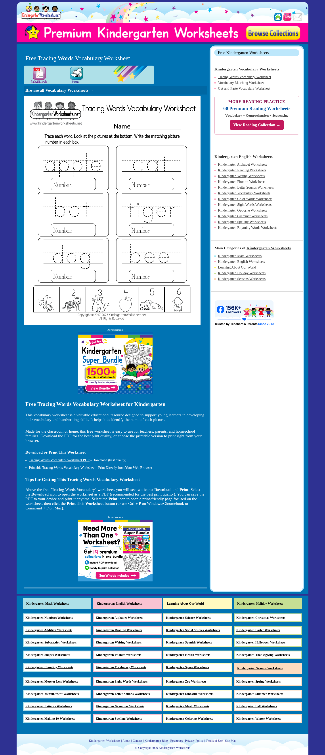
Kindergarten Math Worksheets (240, 256)
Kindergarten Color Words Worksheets (245, 199)
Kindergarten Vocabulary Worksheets (246, 69)
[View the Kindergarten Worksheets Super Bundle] (115, 363)
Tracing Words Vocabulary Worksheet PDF (59, 460)
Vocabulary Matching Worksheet (241, 83)
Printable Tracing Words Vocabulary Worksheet (62, 467)
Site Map (230, 740)
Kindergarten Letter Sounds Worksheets (246, 187)
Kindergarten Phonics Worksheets (241, 182)
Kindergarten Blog (156, 740)
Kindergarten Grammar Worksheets (243, 216)
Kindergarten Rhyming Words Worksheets (247, 227)
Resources (176, 740)
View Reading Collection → (256, 125)
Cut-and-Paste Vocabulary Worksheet (244, 88)
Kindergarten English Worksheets (243, 156)
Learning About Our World (237, 267)
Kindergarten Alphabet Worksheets (242, 164)
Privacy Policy (194, 740)
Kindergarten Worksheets (269, 248)
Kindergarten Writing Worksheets (241, 176)
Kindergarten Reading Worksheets (242, 170)
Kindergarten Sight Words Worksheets (244, 204)
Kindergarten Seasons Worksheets (242, 279)
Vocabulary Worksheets (66, 90)
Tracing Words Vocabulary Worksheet (244, 77)
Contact (137, 740)
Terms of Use (214, 740)
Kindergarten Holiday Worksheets (242, 273)
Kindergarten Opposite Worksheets (242, 210)
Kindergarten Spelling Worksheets (242, 222)
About (126, 740)
